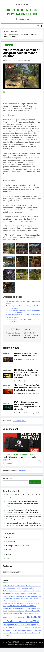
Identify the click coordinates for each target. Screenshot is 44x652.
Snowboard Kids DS (18, 608)
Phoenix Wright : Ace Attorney (29, 598)
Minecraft (13, 596)
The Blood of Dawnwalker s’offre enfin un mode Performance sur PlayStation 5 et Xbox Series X (27, 387)
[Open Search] (38, 26)
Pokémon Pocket (8, 603)
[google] (24, 5)
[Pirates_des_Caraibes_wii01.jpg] (35, 248)
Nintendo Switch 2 (21, 471)
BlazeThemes (30, 644)
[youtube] (27, 5)
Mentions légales (31, 642)
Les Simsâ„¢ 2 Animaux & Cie (25, 591)
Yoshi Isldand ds (7, 635)
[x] (21, 5)
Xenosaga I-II (36, 633)
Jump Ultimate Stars (21, 588)
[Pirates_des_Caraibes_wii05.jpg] (9, 274)
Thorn (38, 625)
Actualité (9, 45)
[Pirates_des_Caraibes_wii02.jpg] (9, 261)
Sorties (8, 554)
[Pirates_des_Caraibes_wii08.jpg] (9, 287)
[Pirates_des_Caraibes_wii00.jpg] (22, 248)
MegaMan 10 (6, 596)
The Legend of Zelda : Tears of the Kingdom (19, 625)
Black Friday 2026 (19, 421)
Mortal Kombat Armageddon (12, 598)
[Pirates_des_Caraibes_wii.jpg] (9, 248)
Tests (8, 558)
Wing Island (28, 633)
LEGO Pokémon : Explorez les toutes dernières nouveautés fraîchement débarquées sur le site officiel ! (22, 503)
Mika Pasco (8, 60)
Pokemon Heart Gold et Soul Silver (13, 601)
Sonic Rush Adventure (30, 608)
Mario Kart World (18, 593)
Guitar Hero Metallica (25, 586)
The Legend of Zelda (27, 613)
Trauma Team (21, 633)
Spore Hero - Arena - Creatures (16, 611)
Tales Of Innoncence (13, 613)
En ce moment (7, 454)
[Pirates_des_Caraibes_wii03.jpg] (22, 261)
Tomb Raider (8, 627)
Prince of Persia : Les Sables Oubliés (24, 603)
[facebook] (16, 5)
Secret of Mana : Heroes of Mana (20, 606)
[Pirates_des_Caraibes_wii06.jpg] (22, 274)
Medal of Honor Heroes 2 (30, 593)
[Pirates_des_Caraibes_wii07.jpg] (35, 274)
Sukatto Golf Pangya (31, 611)
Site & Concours (11, 550)
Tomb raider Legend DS (21, 628)
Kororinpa (14, 591)
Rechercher (7, 478)
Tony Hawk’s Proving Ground (11, 630)
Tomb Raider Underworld (34, 628)
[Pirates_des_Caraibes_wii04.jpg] (35, 261)
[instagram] (18, 5)
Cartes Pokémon (8, 586)
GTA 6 (17, 586)
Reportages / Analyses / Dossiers (24, 454)
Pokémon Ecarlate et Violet (30, 601)
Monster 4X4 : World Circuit (25, 596)
